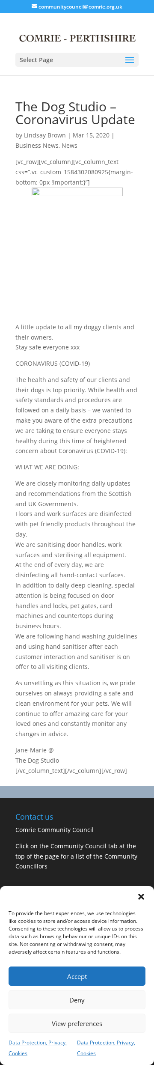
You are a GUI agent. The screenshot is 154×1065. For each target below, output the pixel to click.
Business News (37, 145)
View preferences (77, 1023)
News (69, 145)
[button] (141, 896)
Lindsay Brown (45, 135)
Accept (77, 976)
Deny (77, 1000)
